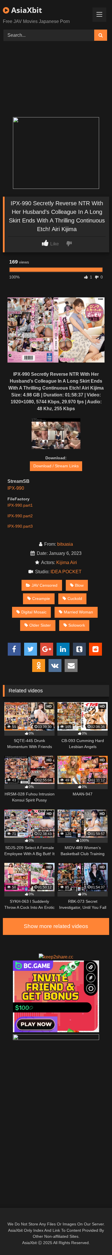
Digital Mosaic (34, 612)
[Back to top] (94, 1238)
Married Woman (78, 612)
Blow (79, 585)
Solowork (76, 625)
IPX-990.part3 (20, 526)
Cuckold (74, 598)
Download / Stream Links (56, 466)
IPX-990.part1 (20, 505)
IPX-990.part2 (20, 516)
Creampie (41, 598)
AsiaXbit (25, 10)
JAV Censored (44, 585)
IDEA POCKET (67, 571)
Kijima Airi (66, 562)
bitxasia (65, 544)
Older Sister (40, 625)
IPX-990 (15, 488)
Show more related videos (56, 926)
